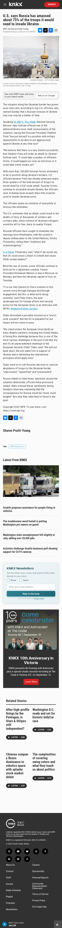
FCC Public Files (39, 907)
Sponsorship (38, 871)
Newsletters (11, 909)
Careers (36, 865)
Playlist (9, 897)
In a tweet (8, 252)
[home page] (15, 5)
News (25, 580)
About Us (10, 865)
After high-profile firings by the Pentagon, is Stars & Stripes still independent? (17, 719)
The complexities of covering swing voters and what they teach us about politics (44, 761)
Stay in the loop (31, 593)
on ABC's (25, 121)
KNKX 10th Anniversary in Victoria (31, 660)
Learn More (31, 681)
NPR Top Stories (17, 446)
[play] (4, 924)
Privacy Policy (39, 598)
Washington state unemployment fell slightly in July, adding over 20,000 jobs (29, 536)
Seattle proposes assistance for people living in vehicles (29, 509)
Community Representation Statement (39, 886)
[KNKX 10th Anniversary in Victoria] (31, 631)
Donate (52, 4)
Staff (8, 878)
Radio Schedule (13, 890)
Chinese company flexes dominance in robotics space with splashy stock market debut (17, 765)
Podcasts (10, 903)
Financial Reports (40, 878)
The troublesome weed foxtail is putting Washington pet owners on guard (25, 523)
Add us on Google (46, 95)
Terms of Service (40, 894)
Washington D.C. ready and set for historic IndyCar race (44, 715)
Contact (10, 871)
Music (13, 580)
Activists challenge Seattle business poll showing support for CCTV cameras (30, 550)
